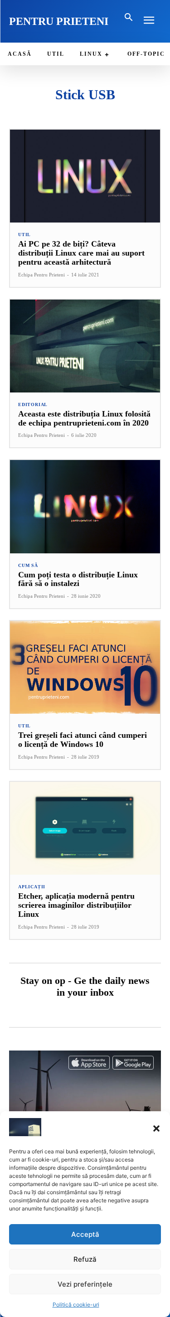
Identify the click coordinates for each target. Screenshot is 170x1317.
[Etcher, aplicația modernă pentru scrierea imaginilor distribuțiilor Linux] (85, 828)
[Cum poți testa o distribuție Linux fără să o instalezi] (85, 506)
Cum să (28, 565)
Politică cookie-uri (76, 1304)
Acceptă (85, 1234)
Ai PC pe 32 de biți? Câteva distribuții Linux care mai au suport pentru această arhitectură (81, 252)
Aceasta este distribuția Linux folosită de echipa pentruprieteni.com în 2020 (84, 418)
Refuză (85, 1259)
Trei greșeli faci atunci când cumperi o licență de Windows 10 (82, 740)
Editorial (33, 404)
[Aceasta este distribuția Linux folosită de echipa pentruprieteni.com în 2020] (85, 346)
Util (24, 234)
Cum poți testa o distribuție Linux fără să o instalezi (78, 579)
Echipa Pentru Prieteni (41, 274)
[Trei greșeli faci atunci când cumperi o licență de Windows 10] (85, 667)
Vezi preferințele (85, 1284)
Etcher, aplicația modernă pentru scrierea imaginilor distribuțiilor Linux (76, 905)
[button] (156, 1128)
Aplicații (31, 887)
